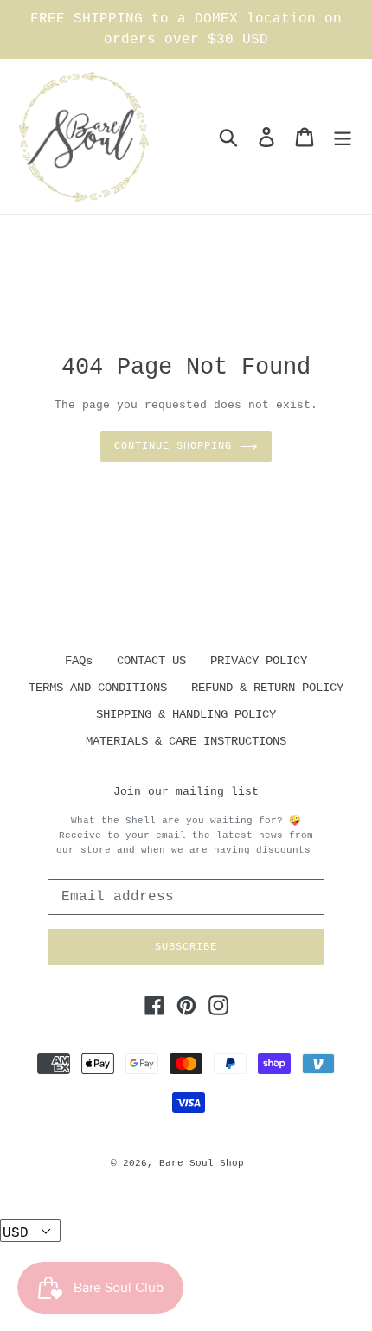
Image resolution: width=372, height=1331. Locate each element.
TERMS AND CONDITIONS (98, 687)
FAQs (79, 661)
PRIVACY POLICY (258, 661)
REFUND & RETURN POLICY (267, 687)
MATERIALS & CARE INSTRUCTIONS (186, 741)
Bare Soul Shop (201, 1163)
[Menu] (343, 137)
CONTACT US (151, 661)
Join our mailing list (186, 791)
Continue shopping (172, 446)
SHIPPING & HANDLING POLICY (186, 714)
